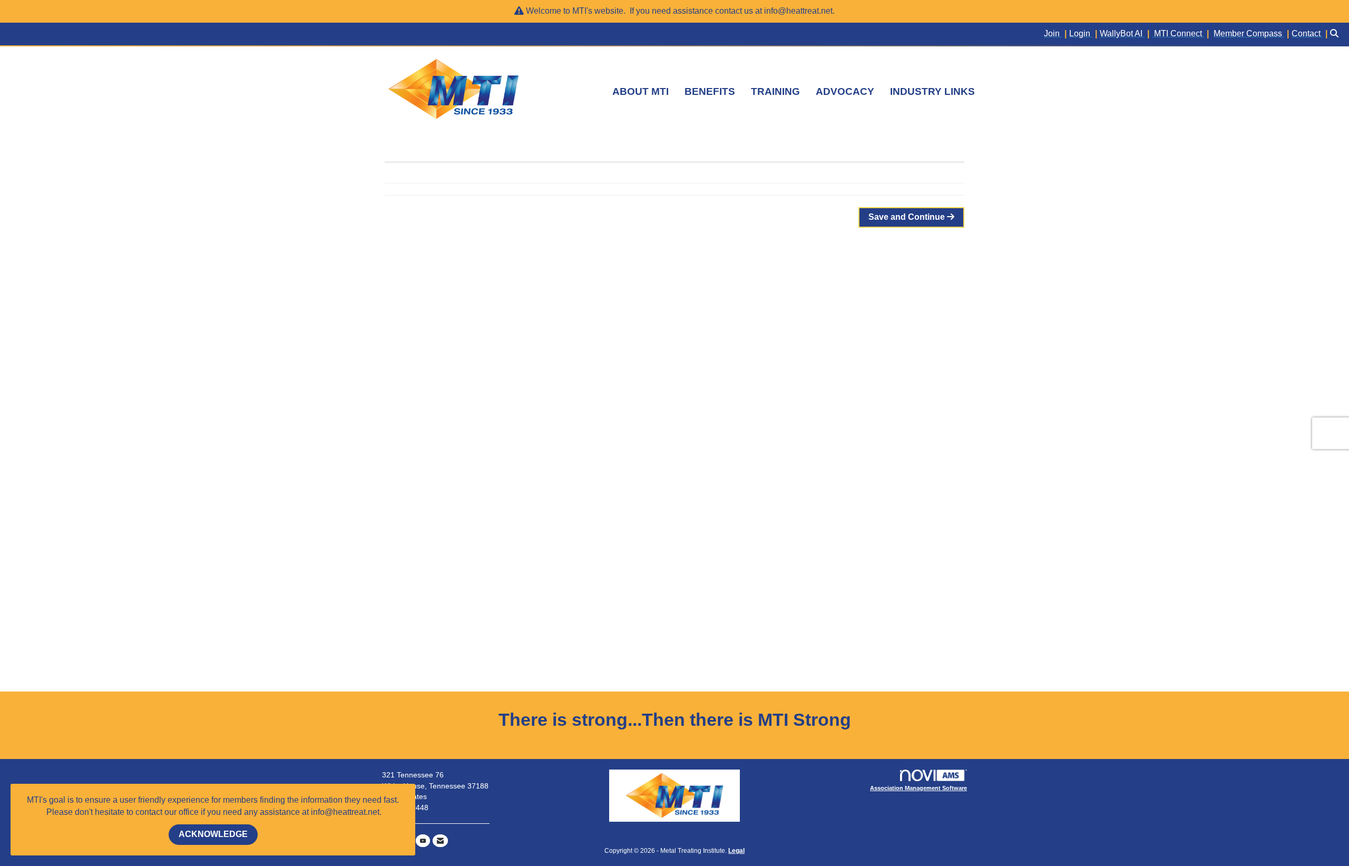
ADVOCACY (845, 91)
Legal (736, 850)
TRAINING (775, 91)
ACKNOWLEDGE (213, 834)
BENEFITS (710, 91)
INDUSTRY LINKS (932, 91)
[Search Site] (1335, 34)
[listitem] (1056, 34)
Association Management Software (918, 788)
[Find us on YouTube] (423, 840)
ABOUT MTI (640, 91)
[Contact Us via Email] (440, 840)
